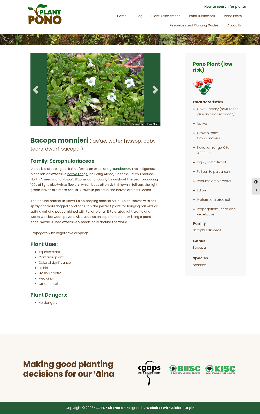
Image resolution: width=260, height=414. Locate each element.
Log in (189, 407)
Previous (35, 90)
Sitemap (115, 407)
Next (155, 90)
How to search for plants (225, 6)
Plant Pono (44, 14)
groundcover (119, 168)
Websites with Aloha (164, 407)
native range (77, 174)
